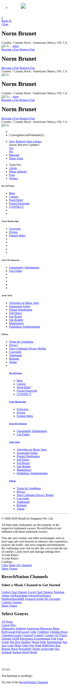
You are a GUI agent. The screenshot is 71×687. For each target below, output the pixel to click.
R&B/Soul (48, 645)
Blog (12, 193)
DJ (57, 635)
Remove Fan (27, 49)
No (11, 151)
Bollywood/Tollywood (15, 631)
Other (25, 645)
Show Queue (9, 568)
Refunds (14, 358)
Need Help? (16, 200)
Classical (27, 635)
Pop (32, 645)
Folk (53, 638)
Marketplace (16, 323)
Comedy (39, 635)
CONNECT (16, 206)
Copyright (15, 351)
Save (12, 141)
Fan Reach (15, 316)
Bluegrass (46, 628)
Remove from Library (29, 141)
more (16, 46)
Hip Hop (15, 642)
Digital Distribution (20, 309)
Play (13, 625)
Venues (13, 178)
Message (14, 155)
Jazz (4, 645)
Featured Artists (34, 599)
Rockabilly (25, 648)
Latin (10, 645)
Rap (57, 645)
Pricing (13, 232)
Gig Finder (15, 270)
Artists (13, 168)
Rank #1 (7, 20)
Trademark (15, 355)
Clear (5, 565)
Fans (12, 175)
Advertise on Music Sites (24, 302)
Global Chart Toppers (14, 592)
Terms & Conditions (21, 341)
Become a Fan (10, 49)
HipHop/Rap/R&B (13, 599)
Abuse (13, 362)
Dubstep (7, 638)
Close (5, 24)
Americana (32, 628)
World (33, 652)
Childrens (43, 631)
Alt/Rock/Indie (19, 595)
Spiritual (7, 652)
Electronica (26, 638)
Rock (14, 648)
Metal (17, 645)
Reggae (6, 648)
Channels (26, 565)
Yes (11, 148)
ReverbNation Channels (33, 682)
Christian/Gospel (12, 635)
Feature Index (17, 235)
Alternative (8, 628)
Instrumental (54, 642)
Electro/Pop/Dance (39, 595)
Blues (56, 628)
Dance (63, 635)
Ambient (20, 628)
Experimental (42, 638)
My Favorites (52, 599)
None (9, 621)
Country (50, 635)
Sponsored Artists (19, 306)
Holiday (26, 642)
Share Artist (16, 158)
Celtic (33, 631)
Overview (15, 228)
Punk (38, 645)
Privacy (13, 345)
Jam (64, 642)
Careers (13, 196)
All (3, 621)
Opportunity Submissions (24, 267)
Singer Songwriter (43, 648)
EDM (15, 638)
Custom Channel (12, 602)
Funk (60, 638)
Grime (5, 642)
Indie (43, 642)
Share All (14, 565)
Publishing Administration (24, 326)
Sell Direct (15, 313)
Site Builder (16, 319)
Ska (57, 648)
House (35, 642)
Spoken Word (20, 652)
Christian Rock (59, 631)
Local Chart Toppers (40, 592)
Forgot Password (19, 203)
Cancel (6, 625)
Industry (18, 171)
